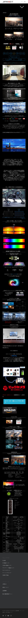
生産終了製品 (6, 575)
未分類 (4, 560)
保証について (6, 587)
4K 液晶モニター (6, 563)
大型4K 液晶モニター (7, 565)
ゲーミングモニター (7, 572)
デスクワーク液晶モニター (9, 568)
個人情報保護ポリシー (8, 594)
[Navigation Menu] (24, 1)
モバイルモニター (7, 570)
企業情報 (5, 590)
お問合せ (5, 584)
